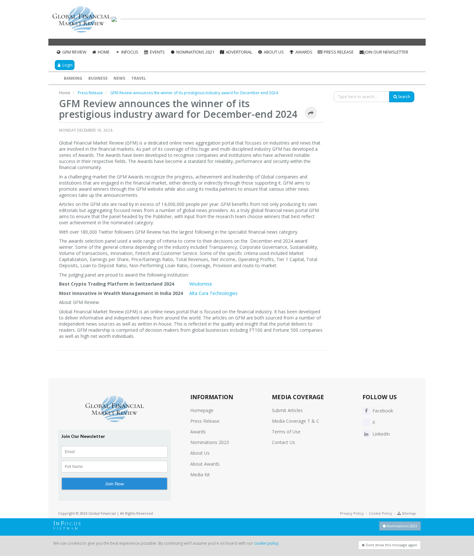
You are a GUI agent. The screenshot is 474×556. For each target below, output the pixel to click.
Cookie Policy (380, 513)
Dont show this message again (391, 544)
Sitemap (408, 513)
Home (103, 52)
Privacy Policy (352, 513)
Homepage (201, 410)
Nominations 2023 (209, 442)
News (119, 78)
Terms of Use (286, 432)
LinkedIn (380, 434)
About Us (273, 52)
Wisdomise (200, 284)
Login (67, 65)
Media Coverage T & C (295, 421)
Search (403, 96)
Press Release (338, 52)
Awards (303, 52)
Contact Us (283, 442)
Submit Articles (287, 410)
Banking (73, 78)
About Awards (205, 464)
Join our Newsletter (386, 52)
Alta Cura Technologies (214, 293)
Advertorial (238, 52)
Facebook (382, 411)
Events (157, 52)
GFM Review (73, 52)
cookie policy (266, 543)
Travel (138, 78)
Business (97, 78)
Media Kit (200, 474)
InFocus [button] (129, 52)
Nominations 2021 (194, 52)
